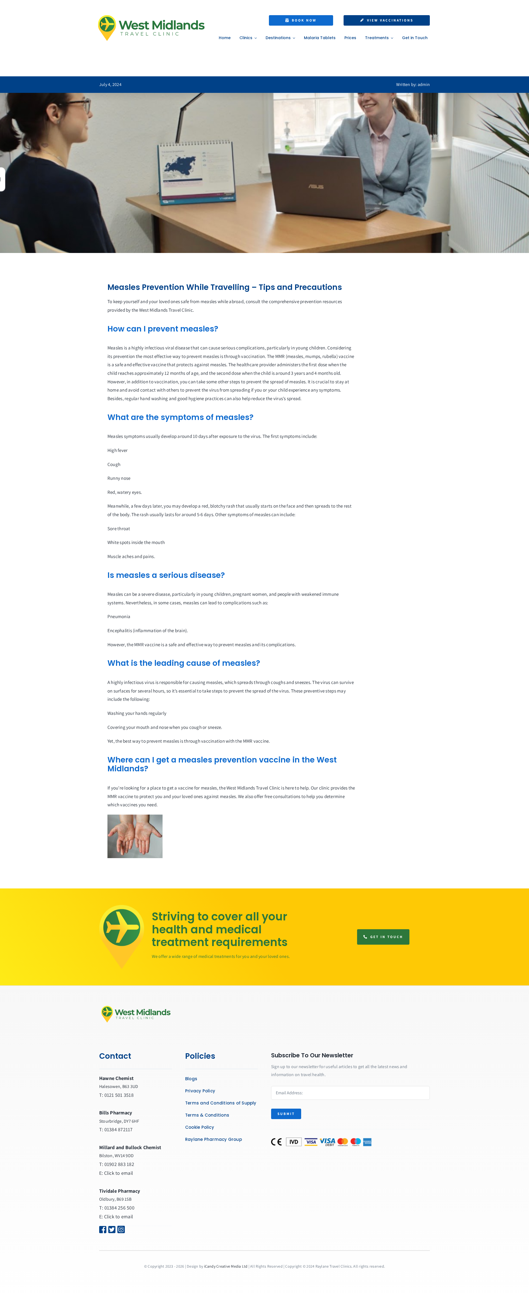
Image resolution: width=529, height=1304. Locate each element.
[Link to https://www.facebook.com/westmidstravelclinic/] (100, 1229)
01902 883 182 (119, 1164)
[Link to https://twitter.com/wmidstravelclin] (109, 1229)
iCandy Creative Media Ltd (226, 1266)
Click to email (118, 1173)
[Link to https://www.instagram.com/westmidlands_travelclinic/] (127, 1229)
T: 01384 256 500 (116, 1208)
